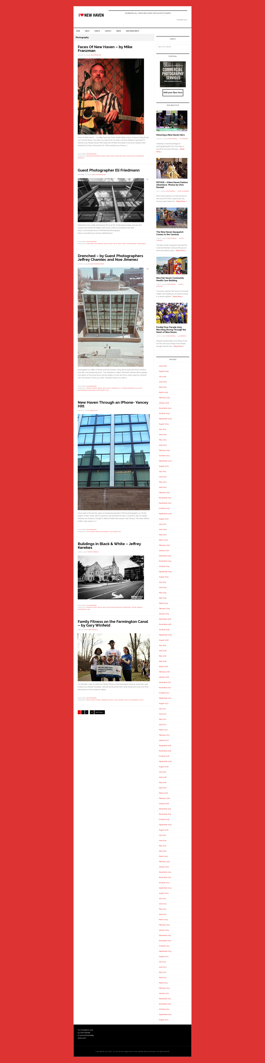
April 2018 (162, 661)
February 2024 (164, 450)
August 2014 (164, 893)
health (127, 700)
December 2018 (165, 619)
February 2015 (164, 862)
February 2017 (164, 735)
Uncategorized (91, 154)
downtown (127, 607)
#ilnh (115, 243)
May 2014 (162, 909)
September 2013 (165, 951)
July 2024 (162, 429)
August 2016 (164, 767)
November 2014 (165, 877)
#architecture (92, 243)
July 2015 (162, 835)
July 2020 (162, 524)
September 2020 (165, 514)
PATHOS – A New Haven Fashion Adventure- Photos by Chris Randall (172, 185)
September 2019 (165, 572)
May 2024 (163, 440)
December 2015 (165, 809)
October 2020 (164, 508)
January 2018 (164, 677)
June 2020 (163, 529)
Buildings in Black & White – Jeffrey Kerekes (109, 546)
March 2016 (163, 793)
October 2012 (164, 1009)
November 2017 (165, 688)
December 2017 (165, 682)
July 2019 (162, 582)
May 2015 (162, 846)
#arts (106, 243)
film (136, 388)
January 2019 (164, 614)
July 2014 (162, 898)
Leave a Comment (183, 191)
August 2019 (164, 577)
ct (121, 388)
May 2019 (162, 593)
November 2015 (165, 814)
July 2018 (162, 645)
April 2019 (162, 598)
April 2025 (163, 387)
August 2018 (164, 640)
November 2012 (165, 1004)
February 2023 (164, 493)
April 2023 (163, 487)
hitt (88, 531)
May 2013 (162, 972)
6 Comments (184, 138)
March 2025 (163, 392)
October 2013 (164, 946)
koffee (97, 531)
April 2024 (163, 445)
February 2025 (164, 398)
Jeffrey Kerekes (137, 607)
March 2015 (163, 856)
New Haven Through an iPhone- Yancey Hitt (113, 404)
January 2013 (164, 993)
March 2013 (163, 983)
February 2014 (164, 925)
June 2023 (163, 477)
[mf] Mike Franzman (93, 156)
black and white (117, 607)
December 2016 (165, 746)
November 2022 (165, 498)
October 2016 (164, 756)
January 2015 (164, 867)
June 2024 (163, 435)
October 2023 (164, 456)
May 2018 (162, 656)
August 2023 (164, 466)
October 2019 (164, 566)
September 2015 (165, 825)
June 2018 (163, 651)
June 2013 (162, 967)
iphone (92, 531)
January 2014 (164, 930)
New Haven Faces (128, 156)
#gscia (110, 243)
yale (107, 390)
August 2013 (163, 956)
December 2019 (165, 556)
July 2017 (162, 709)
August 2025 (164, 371)
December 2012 (165, 999)
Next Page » (100, 712)
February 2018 (164, 672)
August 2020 (164, 519)
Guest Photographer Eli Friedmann (109, 170)
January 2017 (164, 740)
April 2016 (162, 788)
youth (141, 700)
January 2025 (164, 403)
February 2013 (164, 988)
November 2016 (165, 751)
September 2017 (165, 698)
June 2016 (163, 777)
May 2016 (162, 782)
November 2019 (165, 561)
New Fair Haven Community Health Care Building (170, 279)
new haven (92, 390)
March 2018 (163, 666)
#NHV (119, 243)
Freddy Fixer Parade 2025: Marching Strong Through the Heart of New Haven (171, 329)
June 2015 (162, 840)
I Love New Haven (91, 15)
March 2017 (163, 730)
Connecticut (115, 388)
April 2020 (163, 535)
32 (92, 712)
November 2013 (165, 941)
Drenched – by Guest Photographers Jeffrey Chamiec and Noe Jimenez (110, 258)
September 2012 (165, 1014)
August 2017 (163, 703)
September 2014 (165, 888)
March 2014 (163, 920)
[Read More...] (181, 201)
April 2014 (162, 914)
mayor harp (118, 156)
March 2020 (163, 540)
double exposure (128, 388)
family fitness (96, 700)
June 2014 (163, 904)
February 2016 (164, 798)
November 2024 (165, 408)
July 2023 (162, 471)
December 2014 (165, 872)
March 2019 (163, 603)
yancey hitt (117, 531)
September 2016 (165, 761)
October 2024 (164, 413)
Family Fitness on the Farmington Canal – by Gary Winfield (113, 623)
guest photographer (129, 243)
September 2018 (165, 635)
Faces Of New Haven (107, 156)
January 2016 (164, 804)
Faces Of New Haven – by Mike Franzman (105, 49)
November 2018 (165, 624)
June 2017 (162, 714)
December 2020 (165, 503)
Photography (139, 156)
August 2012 (163, 1020)
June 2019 (163, 587)
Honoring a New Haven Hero (170, 135)
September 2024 (165, 419)
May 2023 (162, 482)
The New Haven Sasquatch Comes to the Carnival (169, 233)
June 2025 (163, 382)
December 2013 (165, 935)
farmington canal (107, 700)
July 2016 (162, 772)
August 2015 (163, 830)
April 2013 (162, 978)
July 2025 (162, 377)
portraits (81, 158)
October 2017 (164, 693)
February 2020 (164, 545)
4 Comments (182, 336)
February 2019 (164, 608)
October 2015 (164, 819)
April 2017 (162, 724)
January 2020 (164, 551)
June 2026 (163, 366)
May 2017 (162, 719)
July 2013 (162, 962)
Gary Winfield (119, 700)
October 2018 (164, 630)
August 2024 (164, 424)
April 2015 (162, 851)
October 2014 (164, 883)
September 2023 (165, 461)
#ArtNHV (100, 243)
